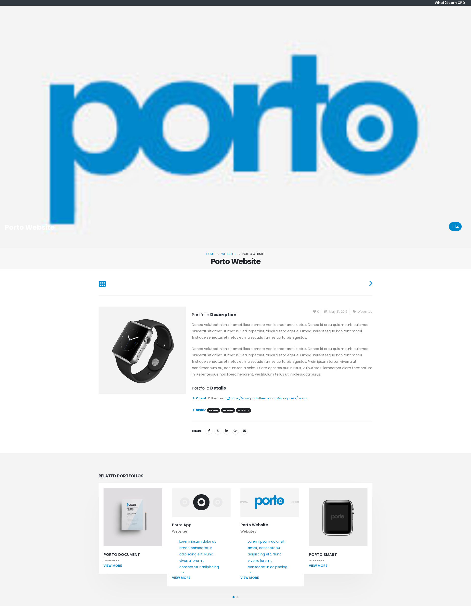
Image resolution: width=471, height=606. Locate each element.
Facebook (209, 430)
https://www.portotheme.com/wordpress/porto (268, 398)
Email (244, 430)
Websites (365, 312)
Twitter (217, 430)
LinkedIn (226, 430)
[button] (234, 597)
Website (243, 410)
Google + (235, 430)
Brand (213, 410)
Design (228, 410)
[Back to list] (102, 284)
